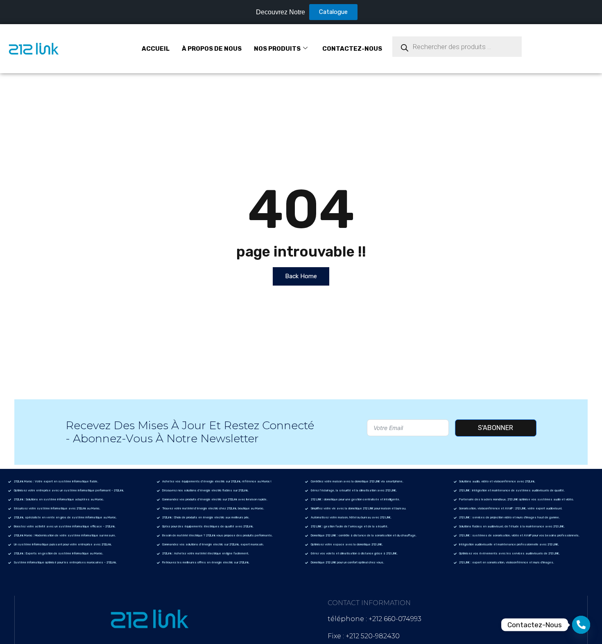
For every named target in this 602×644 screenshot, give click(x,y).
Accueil (156, 48)
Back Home (301, 276)
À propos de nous (212, 48)
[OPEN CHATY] (581, 625)
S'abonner (495, 428)
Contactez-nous (352, 48)
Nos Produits (277, 48)
